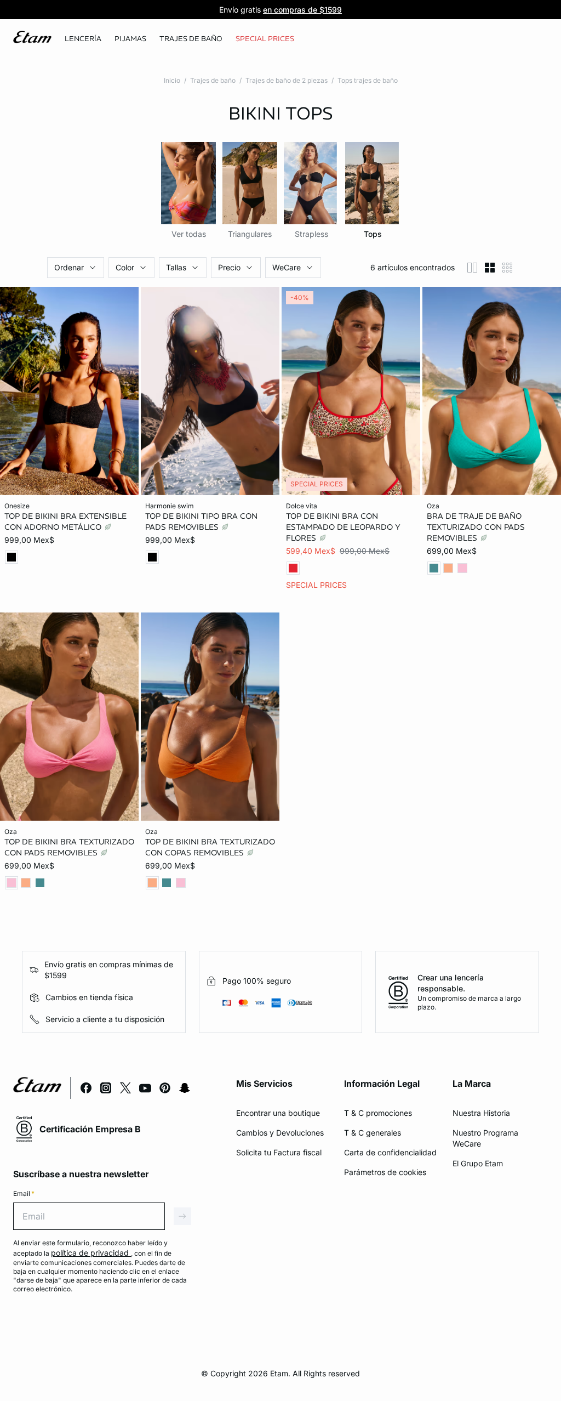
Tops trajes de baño (367, 80)
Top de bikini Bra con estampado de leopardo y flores (343, 527)
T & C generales (372, 1132)
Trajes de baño (213, 80)
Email (24, 1193)
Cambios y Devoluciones (280, 1132)
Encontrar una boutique (278, 1113)
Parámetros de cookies (385, 1172)
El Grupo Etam (478, 1163)
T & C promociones (378, 1113)
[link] (265, 39)
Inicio (172, 80)
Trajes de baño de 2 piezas (286, 80)
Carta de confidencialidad (390, 1152)
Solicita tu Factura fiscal (279, 1152)
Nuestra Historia (481, 1113)
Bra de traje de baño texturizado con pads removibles (476, 527)
